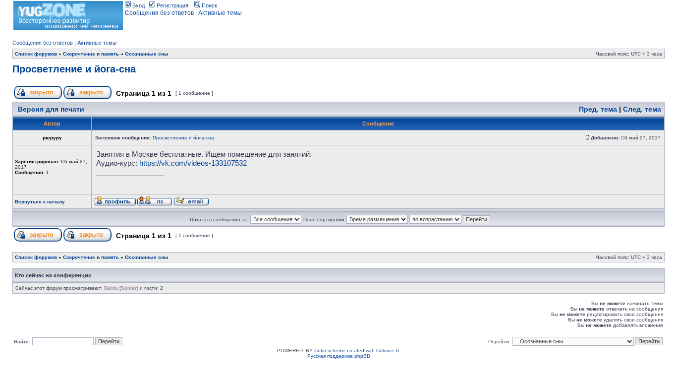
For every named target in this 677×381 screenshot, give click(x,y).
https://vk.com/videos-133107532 (193, 163)
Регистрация (171, 5)
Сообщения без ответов (159, 12)
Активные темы (220, 12)
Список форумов (36, 54)
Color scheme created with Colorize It (356, 350)
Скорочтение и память (91, 54)
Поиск (208, 5)
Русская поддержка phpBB (338, 356)
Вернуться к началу (40, 201)
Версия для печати (51, 109)
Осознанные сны (147, 54)
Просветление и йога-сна (74, 69)
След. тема (642, 109)
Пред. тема (598, 109)
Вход (138, 5)
